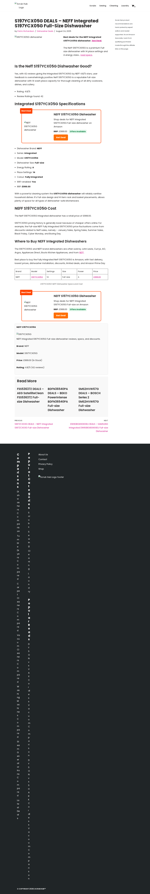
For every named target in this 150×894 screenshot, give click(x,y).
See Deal (96, 40)
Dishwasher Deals (45, 31)
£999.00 (97, 277)
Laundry (125, 5)
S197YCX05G (37, 277)
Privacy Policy (45, 464)
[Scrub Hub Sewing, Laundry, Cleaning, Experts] (21, 5)
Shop (41, 468)
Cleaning (113, 5)
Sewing (102, 5)
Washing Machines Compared (18, 711)
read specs (86, 55)
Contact (42, 459)
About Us (43, 454)
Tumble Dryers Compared (18, 557)
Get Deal (61, 137)
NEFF (81, 252)
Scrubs (93, 5)
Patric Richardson (25, 31)
